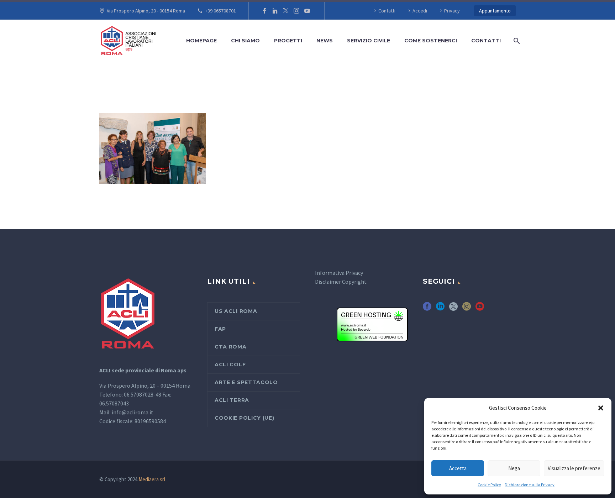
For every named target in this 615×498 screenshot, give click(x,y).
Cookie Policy (489, 484)
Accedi (419, 10)
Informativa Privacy (339, 272)
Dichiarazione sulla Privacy (529, 484)
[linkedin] (440, 308)
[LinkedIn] (275, 11)
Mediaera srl (151, 479)
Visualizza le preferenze (574, 468)
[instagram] (466, 308)
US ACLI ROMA (236, 311)
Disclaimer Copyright (341, 281)
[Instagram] (296, 11)
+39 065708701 (220, 10)
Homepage (201, 40)
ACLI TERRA (232, 400)
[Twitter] (285, 11)
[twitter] (453, 308)
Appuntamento (495, 10)
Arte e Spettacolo (246, 382)
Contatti (386, 10)
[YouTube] (307, 11)
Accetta (458, 468)
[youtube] (479, 308)
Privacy (452, 10)
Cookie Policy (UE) (244, 418)
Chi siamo (245, 40)
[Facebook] (264, 11)
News (324, 40)
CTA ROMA (231, 347)
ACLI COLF (230, 364)
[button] (600, 407)
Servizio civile (368, 40)
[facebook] (427, 308)
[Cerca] (515, 41)
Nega (514, 468)
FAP (220, 329)
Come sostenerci (430, 40)
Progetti (288, 40)
